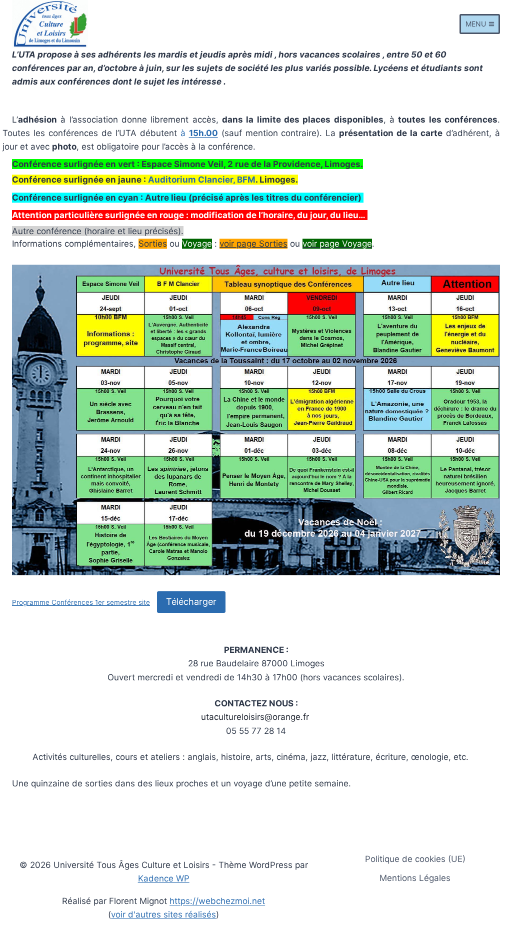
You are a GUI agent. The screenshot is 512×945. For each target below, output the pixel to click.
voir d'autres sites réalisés (163, 914)
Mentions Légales (415, 878)
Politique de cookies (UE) (415, 859)
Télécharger (191, 601)
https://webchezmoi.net (217, 901)
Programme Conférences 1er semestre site (81, 602)
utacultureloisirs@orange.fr (255, 717)
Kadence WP (164, 878)
